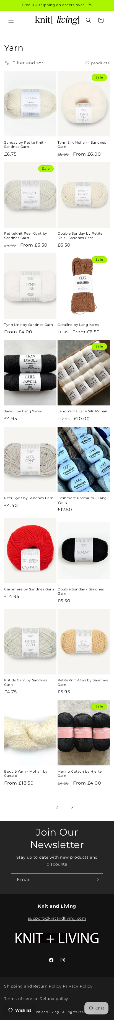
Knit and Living (46, 1012)
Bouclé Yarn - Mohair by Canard (26, 773)
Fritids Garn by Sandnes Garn (25, 682)
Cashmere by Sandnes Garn (29, 589)
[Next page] (72, 807)
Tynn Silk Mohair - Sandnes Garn (82, 144)
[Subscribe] (96, 879)
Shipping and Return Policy (33, 986)
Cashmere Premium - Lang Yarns (82, 500)
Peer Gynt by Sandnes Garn (29, 498)
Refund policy (54, 998)
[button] (11, 20)
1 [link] (42, 807)
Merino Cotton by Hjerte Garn (80, 773)
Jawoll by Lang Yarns (23, 411)
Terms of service (21, 998)
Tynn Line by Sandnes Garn (28, 325)
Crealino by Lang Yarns (78, 325)
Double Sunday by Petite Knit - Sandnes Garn (80, 235)
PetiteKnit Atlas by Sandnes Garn (83, 682)
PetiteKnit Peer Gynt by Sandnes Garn (25, 235)
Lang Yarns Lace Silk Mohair (83, 411)
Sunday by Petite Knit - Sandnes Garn (25, 144)
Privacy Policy (77, 986)
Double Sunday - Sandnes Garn (81, 591)
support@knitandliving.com (57, 918)
